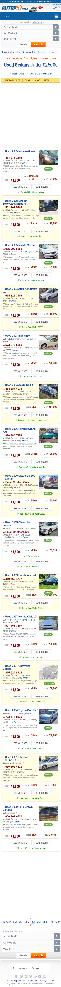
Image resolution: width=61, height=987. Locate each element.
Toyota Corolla (38, 748)
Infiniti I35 (38, 376)
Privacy (43, 980)
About (30, 980)
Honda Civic (38, 657)
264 (15, 922)
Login (57, 7)
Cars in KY (22, 848)
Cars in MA (25, 192)
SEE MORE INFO (20, 187)
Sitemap (22, 980)
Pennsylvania (23, 420)
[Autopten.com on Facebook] (16, 976)
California (23, 514)
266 (27, 922)
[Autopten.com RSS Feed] (44, 976)
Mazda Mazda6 (37, 280)
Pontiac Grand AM (38, 467)
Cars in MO (27, 376)
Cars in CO (23, 467)
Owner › (25, 163)
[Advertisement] (30, 114)
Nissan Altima (38, 192)
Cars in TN (24, 566)
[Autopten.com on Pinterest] (21, 976)
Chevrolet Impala (38, 566)
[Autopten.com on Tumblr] (39, 976)
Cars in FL (26, 657)
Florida (23, 236)
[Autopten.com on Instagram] (26, 976)
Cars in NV (24, 748)
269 (45, 922)
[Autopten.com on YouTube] (35, 976)
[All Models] (31, 32)
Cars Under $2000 (36, 236)
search (38, 44)
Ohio (23, 327)
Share (58, 4)
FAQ (36, 980)
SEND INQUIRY (42, 187)
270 (51, 922)
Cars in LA (24, 280)
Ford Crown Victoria (37, 848)
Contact (51, 980)
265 (21, 922)
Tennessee (23, 701)
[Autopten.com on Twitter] (30, 976)
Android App (12, 980)
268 (39, 922)
